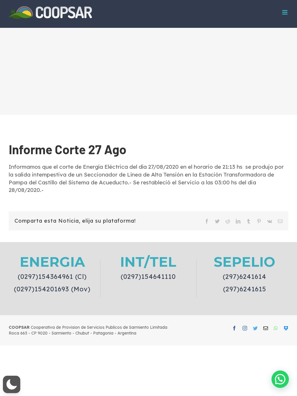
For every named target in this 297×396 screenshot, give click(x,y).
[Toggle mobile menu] (285, 12)
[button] (11, 384)
